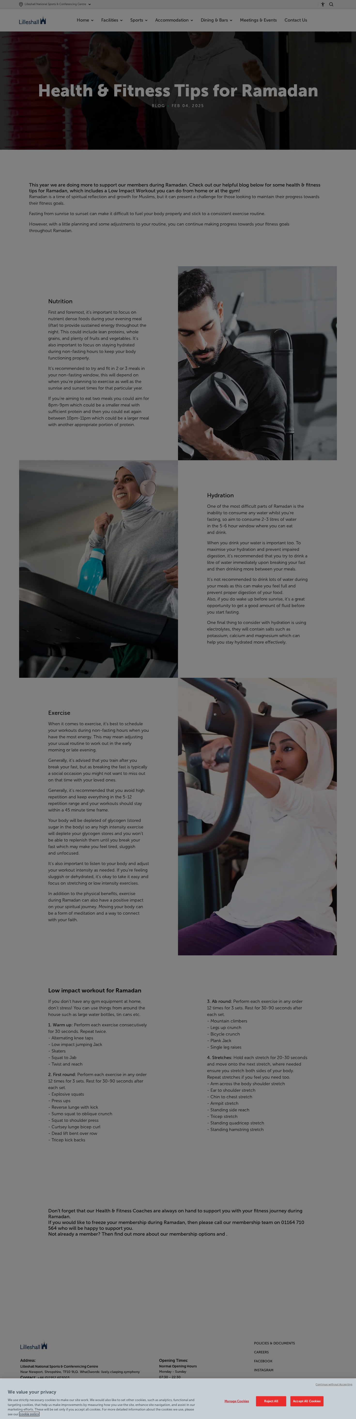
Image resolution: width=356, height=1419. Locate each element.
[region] (178, 1398)
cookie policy (29, 1414)
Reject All (271, 1401)
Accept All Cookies (307, 1401)
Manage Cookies (236, 1401)
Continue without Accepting (334, 1384)
